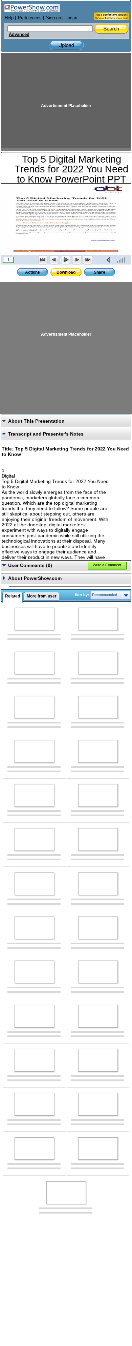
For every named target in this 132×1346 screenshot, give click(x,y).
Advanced (19, 34)
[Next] (76, 260)
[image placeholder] (34, 619)
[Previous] (54, 260)
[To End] (88, 260)
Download (66, 272)
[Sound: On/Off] (110, 260)
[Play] (65, 260)
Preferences (30, 17)
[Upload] (66, 45)
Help (9, 17)
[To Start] (43, 260)
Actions (32, 272)
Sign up (53, 17)
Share (99, 272)
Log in (71, 17)
